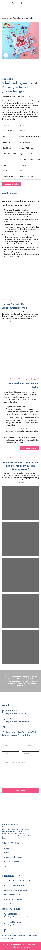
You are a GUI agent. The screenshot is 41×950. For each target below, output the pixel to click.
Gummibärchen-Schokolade (12, 899)
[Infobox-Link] (20, 334)
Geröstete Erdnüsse (10, 904)
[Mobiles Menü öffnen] (3, 3)
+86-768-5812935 (12, 711)
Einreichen (20, 790)
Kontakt (5, 871)
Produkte (6, 852)
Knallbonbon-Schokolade (11, 895)
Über (5, 866)
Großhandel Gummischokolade (21, 18)
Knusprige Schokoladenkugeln (13, 886)
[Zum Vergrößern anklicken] (5, 55)
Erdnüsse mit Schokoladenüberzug (15, 890)
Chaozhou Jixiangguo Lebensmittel (22, 944)
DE (22, 3)
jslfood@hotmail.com (13, 719)
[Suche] (13, 3)
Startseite (5, 18)
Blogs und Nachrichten (11, 862)
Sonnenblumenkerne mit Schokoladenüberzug (18, 881)
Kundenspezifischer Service (12, 857)
